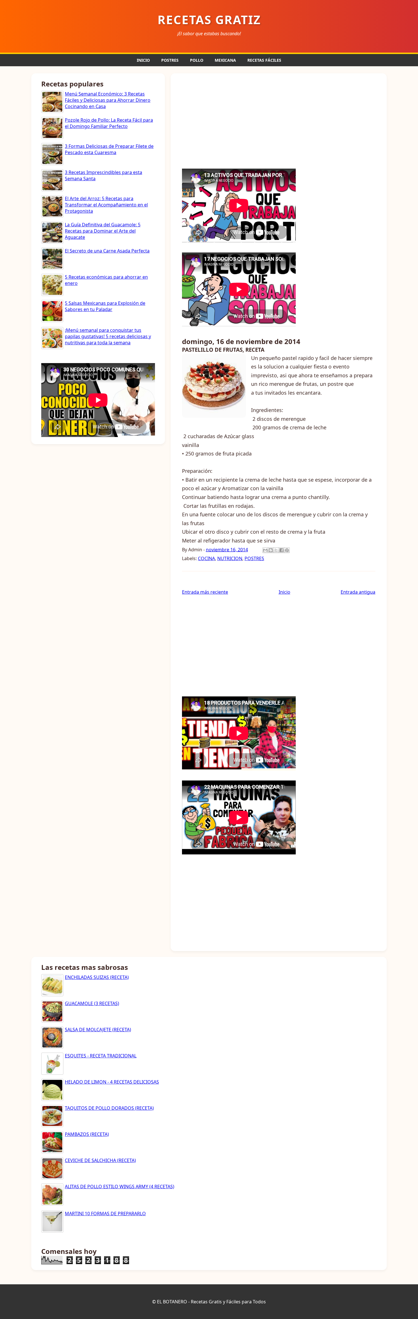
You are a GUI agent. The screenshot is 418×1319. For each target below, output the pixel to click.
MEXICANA (225, 60)
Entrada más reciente (205, 592)
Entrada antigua (358, 592)
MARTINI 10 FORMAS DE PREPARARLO (105, 1213)
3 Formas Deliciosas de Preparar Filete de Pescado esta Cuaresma (109, 149)
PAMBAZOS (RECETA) (87, 1134)
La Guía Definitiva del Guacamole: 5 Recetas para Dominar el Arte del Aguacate (102, 231)
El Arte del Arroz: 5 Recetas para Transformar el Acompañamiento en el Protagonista (106, 204)
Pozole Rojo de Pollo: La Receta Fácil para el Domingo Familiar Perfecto (109, 123)
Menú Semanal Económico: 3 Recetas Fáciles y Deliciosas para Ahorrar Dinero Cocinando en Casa (107, 100)
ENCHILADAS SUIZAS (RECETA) (97, 977)
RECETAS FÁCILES (264, 60)
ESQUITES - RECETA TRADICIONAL (100, 1056)
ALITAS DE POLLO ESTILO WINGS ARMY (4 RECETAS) (119, 1186)
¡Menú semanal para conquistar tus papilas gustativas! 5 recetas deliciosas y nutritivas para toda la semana (108, 336)
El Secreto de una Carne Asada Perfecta (107, 251)
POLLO (196, 60)
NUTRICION (229, 558)
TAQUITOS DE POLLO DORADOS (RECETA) (109, 1108)
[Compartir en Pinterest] (287, 550)
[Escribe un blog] (271, 550)
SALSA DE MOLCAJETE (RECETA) (98, 1029)
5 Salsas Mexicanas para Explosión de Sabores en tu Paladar (105, 306)
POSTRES (170, 60)
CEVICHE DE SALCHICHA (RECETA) (100, 1160)
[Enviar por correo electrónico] (265, 550)
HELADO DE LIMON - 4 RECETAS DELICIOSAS (112, 1082)
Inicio (284, 592)
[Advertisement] (278, 120)
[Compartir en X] (276, 550)
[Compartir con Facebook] (281, 550)
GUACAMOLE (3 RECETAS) (92, 1003)
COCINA (206, 558)
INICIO (143, 60)
